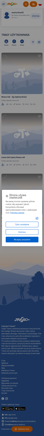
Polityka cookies (17, 213)
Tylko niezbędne (22, 224)
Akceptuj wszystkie (22, 240)
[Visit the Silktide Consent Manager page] (37, 218)
